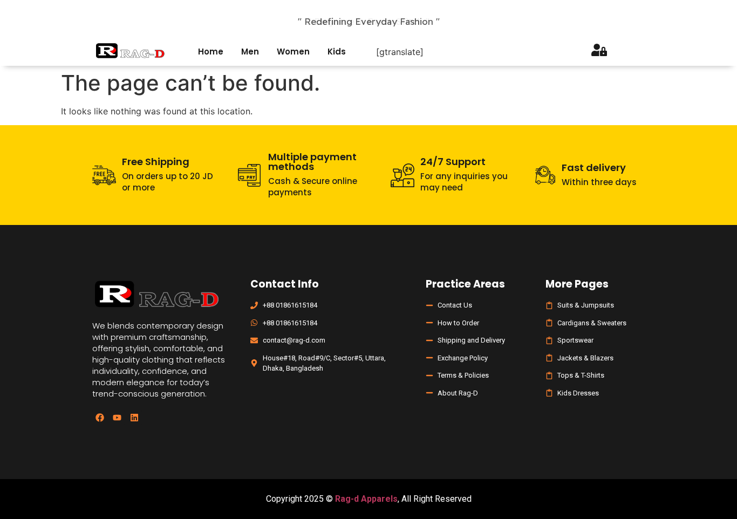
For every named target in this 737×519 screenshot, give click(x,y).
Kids (336, 51)
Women (293, 51)
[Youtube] (117, 417)
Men (250, 51)
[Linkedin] (134, 417)
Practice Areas (465, 284)
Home (210, 51)
